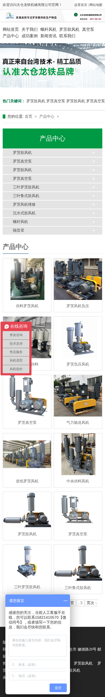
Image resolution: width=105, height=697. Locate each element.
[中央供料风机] (78, 454)
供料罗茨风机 (27, 306)
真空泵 (88, 29)
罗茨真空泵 (55, 101)
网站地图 (95, 5)
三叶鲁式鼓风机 (26, 196)
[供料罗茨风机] (27, 279)
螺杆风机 (48, 29)
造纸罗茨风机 (27, 481)
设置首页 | (81, 5)
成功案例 (30, 36)
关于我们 (30, 29)
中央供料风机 (77, 481)
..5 (80, 603)
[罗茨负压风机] (78, 337)
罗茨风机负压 (77, 306)
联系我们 (67, 36)
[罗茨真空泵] (27, 396)
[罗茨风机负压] (78, 279)
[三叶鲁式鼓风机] (78, 563)
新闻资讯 (48, 36)
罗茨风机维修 (24, 204)
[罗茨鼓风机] (27, 510)
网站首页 (11, 29)
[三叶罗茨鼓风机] (27, 563)
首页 (29, 116)
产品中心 (11, 36)
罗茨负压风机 (77, 364)
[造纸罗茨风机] (27, 454)
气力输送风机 (77, 423)
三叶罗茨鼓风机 (26, 187)
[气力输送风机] (78, 396)
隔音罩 (18, 230)
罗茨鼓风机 (69, 29)
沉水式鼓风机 (24, 213)
